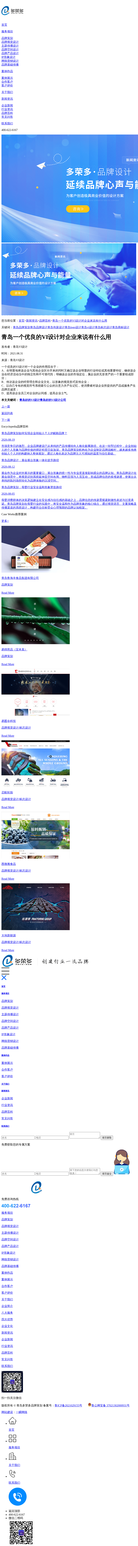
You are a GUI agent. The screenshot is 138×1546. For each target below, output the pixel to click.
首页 (4, 24)
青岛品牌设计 (38, 327)
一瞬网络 (21, 1412)
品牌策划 (7, 38)
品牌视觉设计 (10, 41)
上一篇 (5, 406)
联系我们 (7, 123)
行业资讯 (7, 109)
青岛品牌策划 (21, 327)
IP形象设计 (8, 57)
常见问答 (7, 116)
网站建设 (7, 1412)
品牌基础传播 (10, 64)
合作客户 (7, 81)
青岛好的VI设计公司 (53, 399)
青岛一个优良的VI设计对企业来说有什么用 (79, 320)
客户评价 (7, 85)
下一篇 (5, 419)
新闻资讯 (7, 98)
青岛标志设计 (103, 327)
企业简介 (7, 1306)
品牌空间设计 (10, 49)
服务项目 (7, 31)
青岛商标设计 (120, 327)
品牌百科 (7, 113)
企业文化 (7, 1326)
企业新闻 (7, 105)
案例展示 (7, 77)
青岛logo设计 (73, 327)
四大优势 (7, 1319)
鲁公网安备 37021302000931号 (110, 1405)
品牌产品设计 (10, 53)
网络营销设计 (10, 60)
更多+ (5, 520)
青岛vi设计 (88, 327)
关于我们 (7, 92)
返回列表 (7, 413)
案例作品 (7, 71)
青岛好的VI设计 (29, 399)
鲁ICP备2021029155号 (68, 1405)
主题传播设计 (10, 45)
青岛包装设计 (56, 327)
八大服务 (7, 1312)
